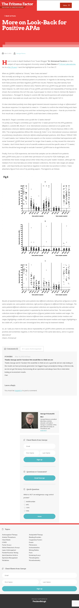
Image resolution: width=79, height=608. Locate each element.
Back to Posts (11, 16)
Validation (5, 560)
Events (31, 542)
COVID (4, 542)
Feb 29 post (12, 67)
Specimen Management (9, 558)
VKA (27, 511)
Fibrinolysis (33, 545)
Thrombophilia (34, 558)
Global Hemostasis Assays (11, 547)
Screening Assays (35, 555)
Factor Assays (6, 545)
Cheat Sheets (6, 540)
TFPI (28, 508)
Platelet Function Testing (10, 552)
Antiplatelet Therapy (36, 534)
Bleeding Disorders (35, 537)
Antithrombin (30, 501)
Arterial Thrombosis (9, 537)
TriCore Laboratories (67, 64)
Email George (39, 478)
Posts (30, 552)
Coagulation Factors (35, 540)
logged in (18, 390)
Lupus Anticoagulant (32, 349)
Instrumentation (34, 547)
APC (27, 505)
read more (43, 430)
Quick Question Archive (10, 555)
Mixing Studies (34, 550)
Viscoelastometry (34, 560)
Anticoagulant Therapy (9, 534)
